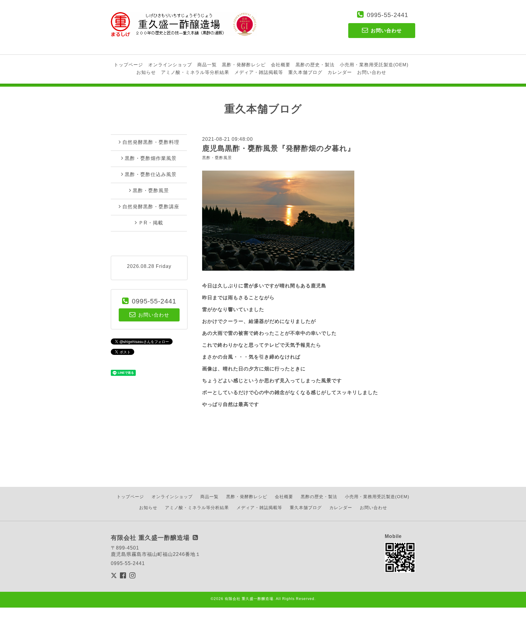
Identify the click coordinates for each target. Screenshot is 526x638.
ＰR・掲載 (151, 222)
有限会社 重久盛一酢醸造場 (249, 599)
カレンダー (340, 72)
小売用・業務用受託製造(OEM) (374, 64)
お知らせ (146, 72)
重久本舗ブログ (305, 72)
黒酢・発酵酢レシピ (244, 64)
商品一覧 (207, 64)
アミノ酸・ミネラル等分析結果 (195, 72)
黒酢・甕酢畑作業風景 (151, 158)
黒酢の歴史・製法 (315, 64)
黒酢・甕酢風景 (217, 157)
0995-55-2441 (387, 15)
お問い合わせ (371, 72)
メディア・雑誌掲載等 (258, 72)
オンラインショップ (170, 64)
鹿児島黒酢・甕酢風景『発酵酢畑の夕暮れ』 (278, 148)
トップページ (128, 64)
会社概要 (280, 64)
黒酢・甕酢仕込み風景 (151, 174)
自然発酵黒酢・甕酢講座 (150, 206)
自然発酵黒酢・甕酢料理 (150, 142)
